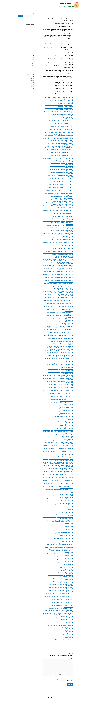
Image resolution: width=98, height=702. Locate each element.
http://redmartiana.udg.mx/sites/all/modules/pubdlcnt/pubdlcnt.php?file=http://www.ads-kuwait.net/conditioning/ (62, 255)
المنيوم (32, 59)
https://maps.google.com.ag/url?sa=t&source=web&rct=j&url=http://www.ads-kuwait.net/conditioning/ (61, 589)
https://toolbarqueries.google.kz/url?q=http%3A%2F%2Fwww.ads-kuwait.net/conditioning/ (60, 145)
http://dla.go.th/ (56, 465)
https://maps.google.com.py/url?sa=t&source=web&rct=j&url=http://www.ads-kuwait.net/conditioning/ (61, 416)
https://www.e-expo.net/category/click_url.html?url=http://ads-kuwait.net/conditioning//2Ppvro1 (58, 258)
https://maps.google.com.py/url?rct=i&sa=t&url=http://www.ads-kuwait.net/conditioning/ (61, 407)
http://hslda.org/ (57, 343)
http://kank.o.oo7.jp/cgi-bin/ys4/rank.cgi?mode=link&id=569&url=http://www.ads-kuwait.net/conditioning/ (58, 110)
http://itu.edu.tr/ (57, 471)
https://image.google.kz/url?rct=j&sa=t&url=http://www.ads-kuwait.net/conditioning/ (62, 128)
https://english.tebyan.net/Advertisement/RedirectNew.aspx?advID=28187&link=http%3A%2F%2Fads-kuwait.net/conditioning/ (58, 293)
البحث (32, 13)
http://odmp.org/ (57, 356)
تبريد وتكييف (31, 61)
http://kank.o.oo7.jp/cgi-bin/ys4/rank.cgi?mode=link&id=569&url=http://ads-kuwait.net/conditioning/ (59, 107)
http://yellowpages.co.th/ (59, 462)
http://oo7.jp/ (60, 99)
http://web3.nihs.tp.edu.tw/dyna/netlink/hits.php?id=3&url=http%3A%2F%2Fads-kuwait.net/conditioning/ (58, 482)
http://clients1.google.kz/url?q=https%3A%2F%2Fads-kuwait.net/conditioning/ (63, 122)
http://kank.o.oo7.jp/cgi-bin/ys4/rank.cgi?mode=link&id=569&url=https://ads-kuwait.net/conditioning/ (59, 104)
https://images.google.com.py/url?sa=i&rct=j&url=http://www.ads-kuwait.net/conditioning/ (61, 401)
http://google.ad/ (57, 517)
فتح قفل (32, 80)
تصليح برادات (31, 63)
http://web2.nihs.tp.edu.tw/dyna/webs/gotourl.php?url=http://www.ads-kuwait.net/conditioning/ (58, 476)
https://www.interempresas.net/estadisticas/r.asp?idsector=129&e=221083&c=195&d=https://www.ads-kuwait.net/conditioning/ (58, 270)
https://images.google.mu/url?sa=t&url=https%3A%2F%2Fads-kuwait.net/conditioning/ (62, 229)
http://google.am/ (57, 613)
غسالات (32, 78)
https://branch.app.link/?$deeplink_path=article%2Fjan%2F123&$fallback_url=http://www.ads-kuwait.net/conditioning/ (58, 206)
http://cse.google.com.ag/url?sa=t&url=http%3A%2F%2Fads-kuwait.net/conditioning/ (62, 567)
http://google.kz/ (57, 120)
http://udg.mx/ (57, 242)
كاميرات (32, 86)
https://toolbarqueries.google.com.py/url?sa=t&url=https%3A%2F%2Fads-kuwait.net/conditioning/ (61, 425)
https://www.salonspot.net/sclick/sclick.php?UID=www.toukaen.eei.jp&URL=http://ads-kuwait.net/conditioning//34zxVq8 (58, 285)
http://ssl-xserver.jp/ (58, 111)
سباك (33, 72)
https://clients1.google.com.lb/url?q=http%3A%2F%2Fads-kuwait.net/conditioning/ (62, 161)
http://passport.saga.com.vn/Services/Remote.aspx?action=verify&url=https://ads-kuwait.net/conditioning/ (60, 503)
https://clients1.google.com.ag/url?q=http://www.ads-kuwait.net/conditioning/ (62, 555)
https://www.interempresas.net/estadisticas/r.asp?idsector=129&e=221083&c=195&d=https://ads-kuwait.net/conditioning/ (58, 264)
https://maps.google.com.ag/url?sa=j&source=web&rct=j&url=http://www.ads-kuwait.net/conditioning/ (59, 592)
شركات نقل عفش (30, 74)
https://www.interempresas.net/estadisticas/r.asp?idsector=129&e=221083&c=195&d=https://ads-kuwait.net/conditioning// (58, 267)
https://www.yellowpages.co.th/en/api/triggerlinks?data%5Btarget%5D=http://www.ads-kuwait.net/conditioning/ (58, 464)
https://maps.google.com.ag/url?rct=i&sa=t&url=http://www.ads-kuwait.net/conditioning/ (61, 583)
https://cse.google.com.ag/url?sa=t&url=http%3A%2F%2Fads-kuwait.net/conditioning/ (61, 570)
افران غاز (32, 57)
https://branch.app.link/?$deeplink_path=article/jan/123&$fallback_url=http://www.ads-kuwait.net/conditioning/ (60, 203)
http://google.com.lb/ (58, 160)
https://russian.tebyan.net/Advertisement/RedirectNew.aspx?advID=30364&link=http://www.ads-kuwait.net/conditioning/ (59, 299)
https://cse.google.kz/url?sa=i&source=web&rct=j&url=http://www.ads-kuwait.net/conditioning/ (62, 125)
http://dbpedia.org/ (64, 340)
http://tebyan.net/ (61, 286)
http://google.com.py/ (58, 390)
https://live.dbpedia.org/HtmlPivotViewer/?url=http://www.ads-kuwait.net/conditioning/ (58, 342)
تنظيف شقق (31, 67)
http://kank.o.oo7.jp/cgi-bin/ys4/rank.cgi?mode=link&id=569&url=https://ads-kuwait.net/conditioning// (59, 100)
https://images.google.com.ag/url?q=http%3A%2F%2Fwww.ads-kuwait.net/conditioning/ (61, 577)
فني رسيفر (32, 82)
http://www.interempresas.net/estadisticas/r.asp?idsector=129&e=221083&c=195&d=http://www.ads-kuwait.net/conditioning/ (59, 282)
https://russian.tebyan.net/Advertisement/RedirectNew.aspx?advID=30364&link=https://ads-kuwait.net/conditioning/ (58, 296)
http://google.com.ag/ (58, 553)
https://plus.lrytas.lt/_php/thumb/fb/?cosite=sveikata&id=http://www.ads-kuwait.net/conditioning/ (62, 212)
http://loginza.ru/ (57, 431)
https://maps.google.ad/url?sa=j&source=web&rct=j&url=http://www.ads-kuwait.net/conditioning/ (62, 538)
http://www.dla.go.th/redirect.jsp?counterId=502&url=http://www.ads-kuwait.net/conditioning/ (58, 470)
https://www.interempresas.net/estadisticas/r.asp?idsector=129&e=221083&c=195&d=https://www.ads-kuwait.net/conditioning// (58, 273)
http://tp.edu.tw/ (57, 474)
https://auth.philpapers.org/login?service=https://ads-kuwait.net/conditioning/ (61, 367)
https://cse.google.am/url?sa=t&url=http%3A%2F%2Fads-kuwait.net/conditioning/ (62, 619)
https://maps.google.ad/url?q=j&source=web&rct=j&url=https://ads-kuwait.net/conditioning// (62, 532)
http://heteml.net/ (61, 259)
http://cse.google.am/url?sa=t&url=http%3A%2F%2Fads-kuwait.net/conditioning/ (63, 616)
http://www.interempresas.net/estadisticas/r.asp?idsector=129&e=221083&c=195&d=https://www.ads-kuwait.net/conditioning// (58, 276)
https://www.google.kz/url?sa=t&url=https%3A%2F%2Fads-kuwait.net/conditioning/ (62, 154)
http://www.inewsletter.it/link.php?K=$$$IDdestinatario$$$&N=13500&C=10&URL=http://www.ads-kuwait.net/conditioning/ (59, 97)
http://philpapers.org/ (58, 366)
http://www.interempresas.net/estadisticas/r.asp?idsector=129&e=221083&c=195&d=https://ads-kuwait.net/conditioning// (58, 279)
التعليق (72, 658)
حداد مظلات (31, 70)
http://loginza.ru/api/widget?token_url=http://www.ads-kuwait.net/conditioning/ (62, 436)
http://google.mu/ (57, 218)
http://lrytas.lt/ (57, 210)
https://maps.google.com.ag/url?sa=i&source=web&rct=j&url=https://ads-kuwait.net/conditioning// (61, 586)
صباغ (33, 76)
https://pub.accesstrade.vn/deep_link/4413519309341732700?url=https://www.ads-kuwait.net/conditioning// (58, 500)
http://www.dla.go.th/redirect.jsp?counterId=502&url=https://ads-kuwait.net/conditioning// (61, 467)
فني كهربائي (31, 84)
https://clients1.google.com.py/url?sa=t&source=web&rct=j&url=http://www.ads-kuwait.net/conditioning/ (61, 392)
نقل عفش (32, 90)
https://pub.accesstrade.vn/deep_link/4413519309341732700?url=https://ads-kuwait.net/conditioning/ (58, 485)
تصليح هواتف (31, 65)
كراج (33, 88)
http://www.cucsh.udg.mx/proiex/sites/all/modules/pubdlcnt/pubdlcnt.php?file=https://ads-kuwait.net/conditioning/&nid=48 (58, 248)
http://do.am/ (60, 608)
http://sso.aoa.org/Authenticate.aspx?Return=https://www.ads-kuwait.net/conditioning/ (63, 323)
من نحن (20, 4)
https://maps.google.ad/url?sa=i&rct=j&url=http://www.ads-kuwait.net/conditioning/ (62, 535)
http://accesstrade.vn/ (58, 483)
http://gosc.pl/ (57, 378)
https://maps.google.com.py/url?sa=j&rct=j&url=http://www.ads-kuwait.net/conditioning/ (61, 413)
